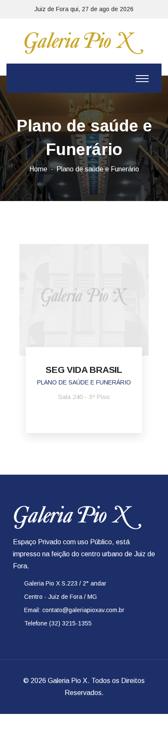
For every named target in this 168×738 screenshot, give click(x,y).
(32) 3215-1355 (70, 623)
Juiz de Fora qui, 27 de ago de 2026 (84, 9)
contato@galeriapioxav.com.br (83, 610)
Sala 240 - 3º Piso (84, 396)
